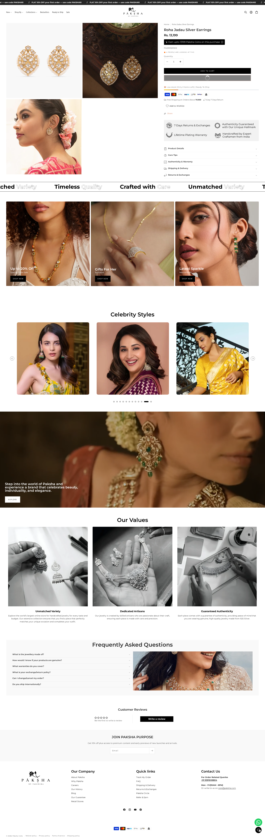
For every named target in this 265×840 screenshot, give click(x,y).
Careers (75, 785)
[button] (9, 12)
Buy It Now (226, 77)
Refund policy (31, 836)
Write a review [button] (156, 719)
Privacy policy (44, 836)
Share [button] (170, 113)
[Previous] (12, 358)
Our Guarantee (78, 797)
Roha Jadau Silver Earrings (183, 24)
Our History (77, 789)
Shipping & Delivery (145, 785)
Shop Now (18, 279)
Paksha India (18, 836)
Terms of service (58, 836)
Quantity (168, 56)
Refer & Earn (142, 797)
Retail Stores (77, 801)
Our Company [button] (83, 771)
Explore (12, 499)
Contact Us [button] (210, 771)
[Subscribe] (152, 750)
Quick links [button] (145, 771)
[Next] (253, 358)
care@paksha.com (227, 788)
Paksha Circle (142, 793)
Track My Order (143, 777)
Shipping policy (73, 836)
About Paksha (78, 777)
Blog (73, 793)
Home (166, 24)
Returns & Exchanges (146, 789)
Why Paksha (77, 781)
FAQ (138, 781)
